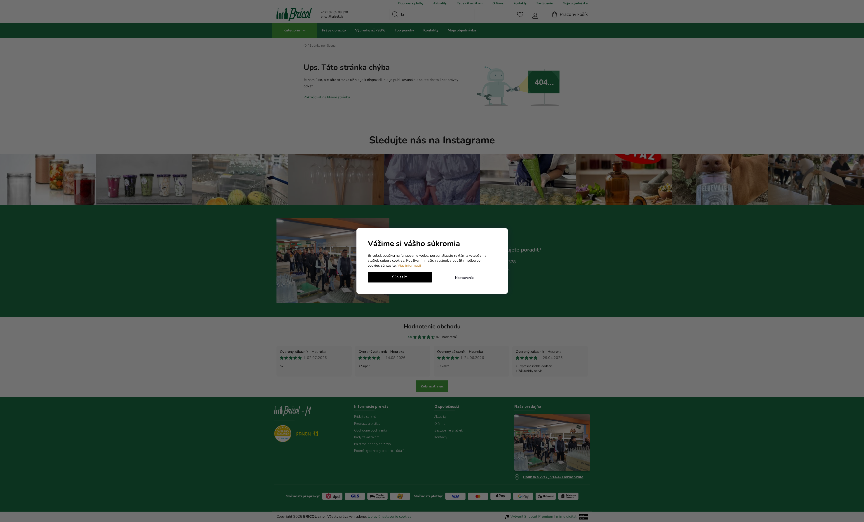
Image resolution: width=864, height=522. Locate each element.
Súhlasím (399, 277)
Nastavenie (464, 277)
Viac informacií (409, 265)
